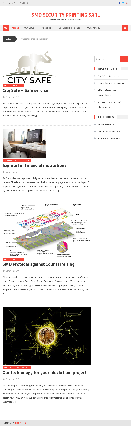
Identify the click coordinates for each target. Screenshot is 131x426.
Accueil (15, 27)
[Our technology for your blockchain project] (47, 336)
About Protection (13, 85)
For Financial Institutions (17, 160)
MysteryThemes (21, 422)
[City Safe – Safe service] (47, 67)
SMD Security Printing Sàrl (65, 15)
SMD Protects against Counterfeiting (39, 264)
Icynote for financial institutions (35, 37)
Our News (29, 27)
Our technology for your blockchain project (45, 372)
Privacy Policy (93, 27)
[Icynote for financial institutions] (47, 143)
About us (46, 27)
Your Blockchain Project (16, 367)
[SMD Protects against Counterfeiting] (47, 230)
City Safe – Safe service (25, 90)
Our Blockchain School (70, 27)
